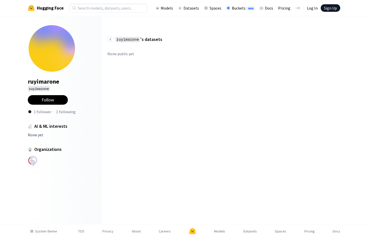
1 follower (42, 111)
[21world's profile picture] (30, 112)
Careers (165, 231)
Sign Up (330, 8)
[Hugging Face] (192, 231)
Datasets (191, 8)
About (136, 231)
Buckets (242, 8)
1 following (66, 111)
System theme (46, 231)
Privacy (107, 231)
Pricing (284, 8)
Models (167, 8)
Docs (269, 8)
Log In (312, 8)
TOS (81, 231)
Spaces (215, 8)
